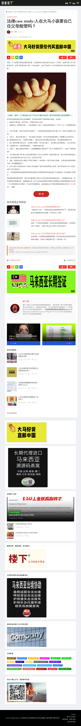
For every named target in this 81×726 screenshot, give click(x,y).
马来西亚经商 (41, 669)
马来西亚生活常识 (22, 12)
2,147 (35, 388)
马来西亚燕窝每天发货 (44, 665)
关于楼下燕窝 (22, 658)
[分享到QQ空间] (12, 57)
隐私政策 (65, 719)
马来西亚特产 (58, 665)
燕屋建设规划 (66, 658)
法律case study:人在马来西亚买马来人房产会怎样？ (48, 233)
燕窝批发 (29, 662)
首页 (15, 12)
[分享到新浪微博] (8, 57)
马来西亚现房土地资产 (14, 669)
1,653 (35, 402)
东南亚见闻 (11, 658)
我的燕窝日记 (44, 658)
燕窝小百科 (19, 662)
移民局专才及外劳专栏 (41, 662)
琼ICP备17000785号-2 (53, 718)
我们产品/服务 (71, 716)
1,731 (35, 374)
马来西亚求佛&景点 (29, 665)
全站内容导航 (71, 721)
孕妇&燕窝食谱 (33, 658)
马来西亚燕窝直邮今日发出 (23, 524)
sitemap (73, 714)
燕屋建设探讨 (55, 658)
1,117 (35, 359)
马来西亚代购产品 (55, 662)
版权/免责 (72, 719)
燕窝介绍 (11, 662)
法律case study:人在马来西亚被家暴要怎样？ (46, 207)
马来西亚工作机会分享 (14, 665)
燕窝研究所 (27, 248)
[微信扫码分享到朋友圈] (17, 57)
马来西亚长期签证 (65, 669)
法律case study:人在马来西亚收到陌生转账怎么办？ (48, 220)
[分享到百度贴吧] (21, 57)
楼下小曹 (14, 32)
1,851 (21, 32)
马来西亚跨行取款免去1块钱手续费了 (26, 533)
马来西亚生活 (71, 260)
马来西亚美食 (52, 669)
